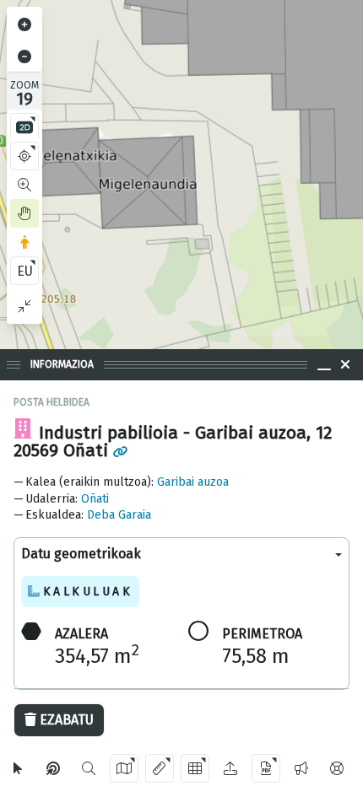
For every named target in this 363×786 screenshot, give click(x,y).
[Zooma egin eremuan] (24, 184)
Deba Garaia (119, 515)
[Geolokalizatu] (24, 156)
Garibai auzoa (193, 482)
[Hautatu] (17, 768)
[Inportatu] (230, 768)
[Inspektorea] (53, 768)
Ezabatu (67, 720)
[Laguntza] (336, 768)
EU (25, 271)
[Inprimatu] (266, 768)
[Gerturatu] (24, 24)
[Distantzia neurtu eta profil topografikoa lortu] (159, 768)
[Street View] (24, 242)
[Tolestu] (24, 306)
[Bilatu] (88, 768)
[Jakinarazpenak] (301, 768)
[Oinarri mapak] (124, 768)
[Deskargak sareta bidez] (195, 768)
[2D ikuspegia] (24, 127)
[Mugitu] (24, 213)
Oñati (95, 499)
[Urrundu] (24, 56)
